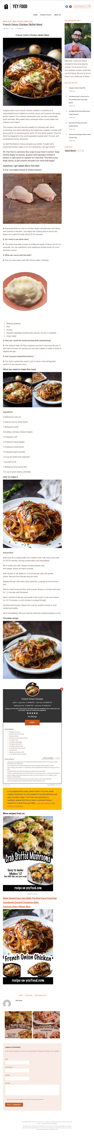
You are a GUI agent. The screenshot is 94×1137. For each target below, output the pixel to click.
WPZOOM (54, 1123)
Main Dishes (18, 21)
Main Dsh (28, 21)
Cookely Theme (46, 1123)
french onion (28, 995)
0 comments (20, 28)
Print (32, 723)
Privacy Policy (45, 15)
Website (7, 1075)
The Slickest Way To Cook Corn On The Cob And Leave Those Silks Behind (79, 99)
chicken (21, 995)
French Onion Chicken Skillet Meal (22, 24)
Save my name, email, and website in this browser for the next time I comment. (25, 1099)
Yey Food (18, 1000)
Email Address (9, 1067)
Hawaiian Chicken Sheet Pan (77, 88)
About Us (57, 15)
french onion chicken (40, 995)
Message (7, 1083)
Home (35, 15)
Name (6, 1059)
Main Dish (7, 21)
